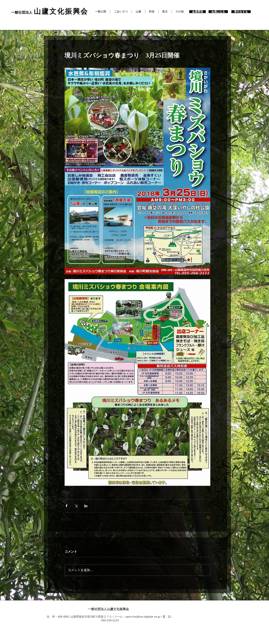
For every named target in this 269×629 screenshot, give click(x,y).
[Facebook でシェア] (66, 506)
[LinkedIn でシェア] (86, 506)
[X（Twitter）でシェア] (76, 506)
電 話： (167, 616)
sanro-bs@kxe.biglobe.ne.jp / (143, 616)
